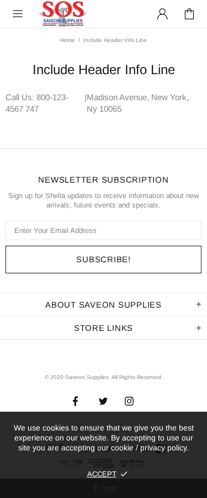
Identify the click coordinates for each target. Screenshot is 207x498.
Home (67, 40)
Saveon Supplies (63, 13)
